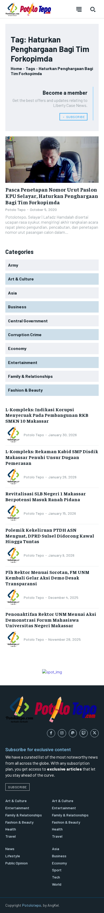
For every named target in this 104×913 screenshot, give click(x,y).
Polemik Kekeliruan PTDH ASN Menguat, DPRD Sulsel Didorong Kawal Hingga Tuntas (49, 535)
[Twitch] (83, 733)
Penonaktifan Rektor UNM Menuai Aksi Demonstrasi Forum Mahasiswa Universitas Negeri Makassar (50, 619)
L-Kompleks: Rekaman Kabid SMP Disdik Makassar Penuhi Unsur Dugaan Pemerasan (51, 457)
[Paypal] (73, 733)
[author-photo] (14, 434)
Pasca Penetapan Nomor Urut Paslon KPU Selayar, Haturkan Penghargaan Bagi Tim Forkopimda (51, 195)
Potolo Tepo (15, 209)
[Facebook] (51, 733)
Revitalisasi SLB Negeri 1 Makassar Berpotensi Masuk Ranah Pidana (45, 496)
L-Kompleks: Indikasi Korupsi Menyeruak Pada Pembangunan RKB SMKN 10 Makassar (46, 415)
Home (16, 68)
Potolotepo (31, 905)
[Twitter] (94, 733)
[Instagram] (62, 733)
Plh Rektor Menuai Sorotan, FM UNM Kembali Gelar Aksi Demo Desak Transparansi (47, 577)
